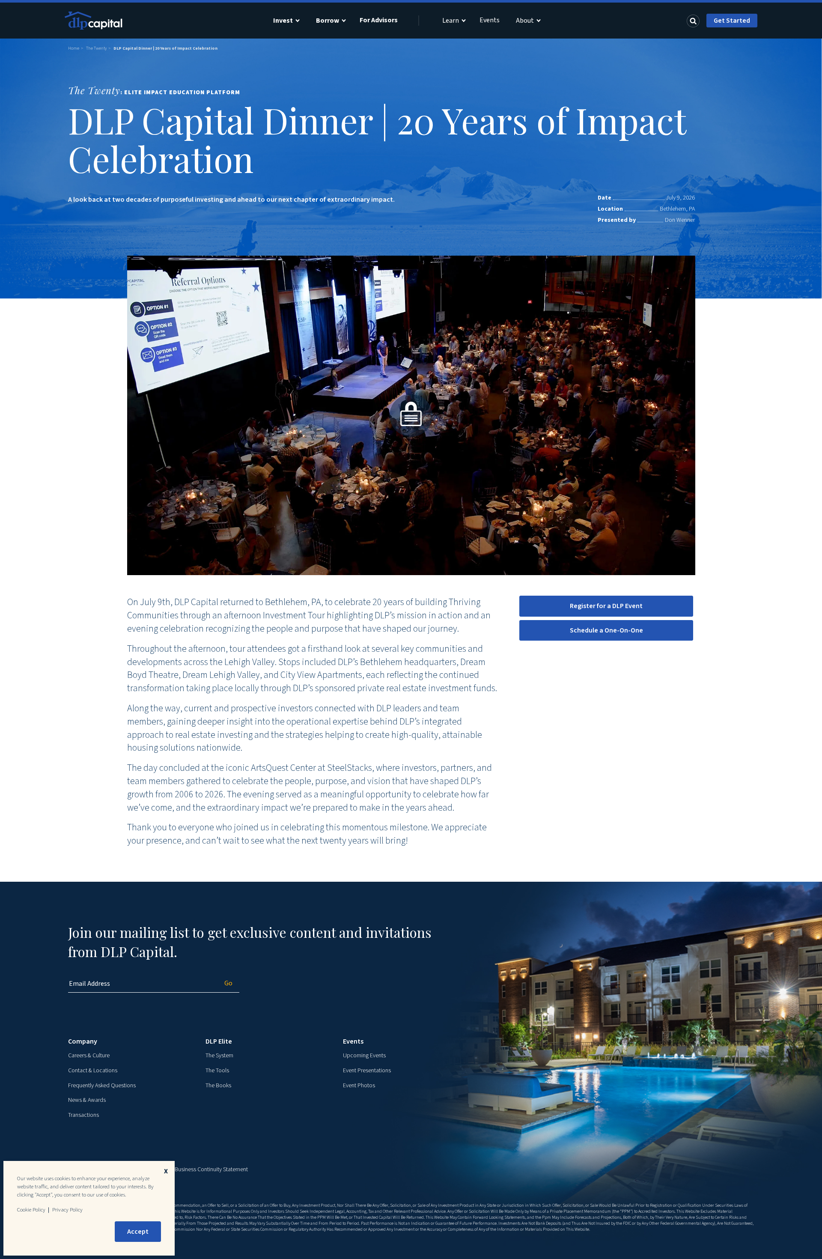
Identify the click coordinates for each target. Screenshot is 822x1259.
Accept (138, 1231)
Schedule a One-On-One (606, 630)
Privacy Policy (67, 1210)
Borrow (327, 20)
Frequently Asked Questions (102, 1085)
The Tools (217, 1070)
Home (73, 48)
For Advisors (379, 20)
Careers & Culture (89, 1055)
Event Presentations (367, 1070)
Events (490, 20)
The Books (218, 1085)
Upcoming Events (364, 1055)
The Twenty (96, 48)
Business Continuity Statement (211, 1169)
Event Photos (359, 1085)
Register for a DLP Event (606, 606)
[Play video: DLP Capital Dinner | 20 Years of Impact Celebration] (411, 415)
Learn (450, 20)
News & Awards (87, 1100)
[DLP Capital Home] (95, 21)
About (525, 20)
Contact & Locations (92, 1070)
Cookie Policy (31, 1210)
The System (219, 1055)
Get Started (732, 20)
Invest (283, 20)
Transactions (83, 1115)
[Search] (693, 20)
